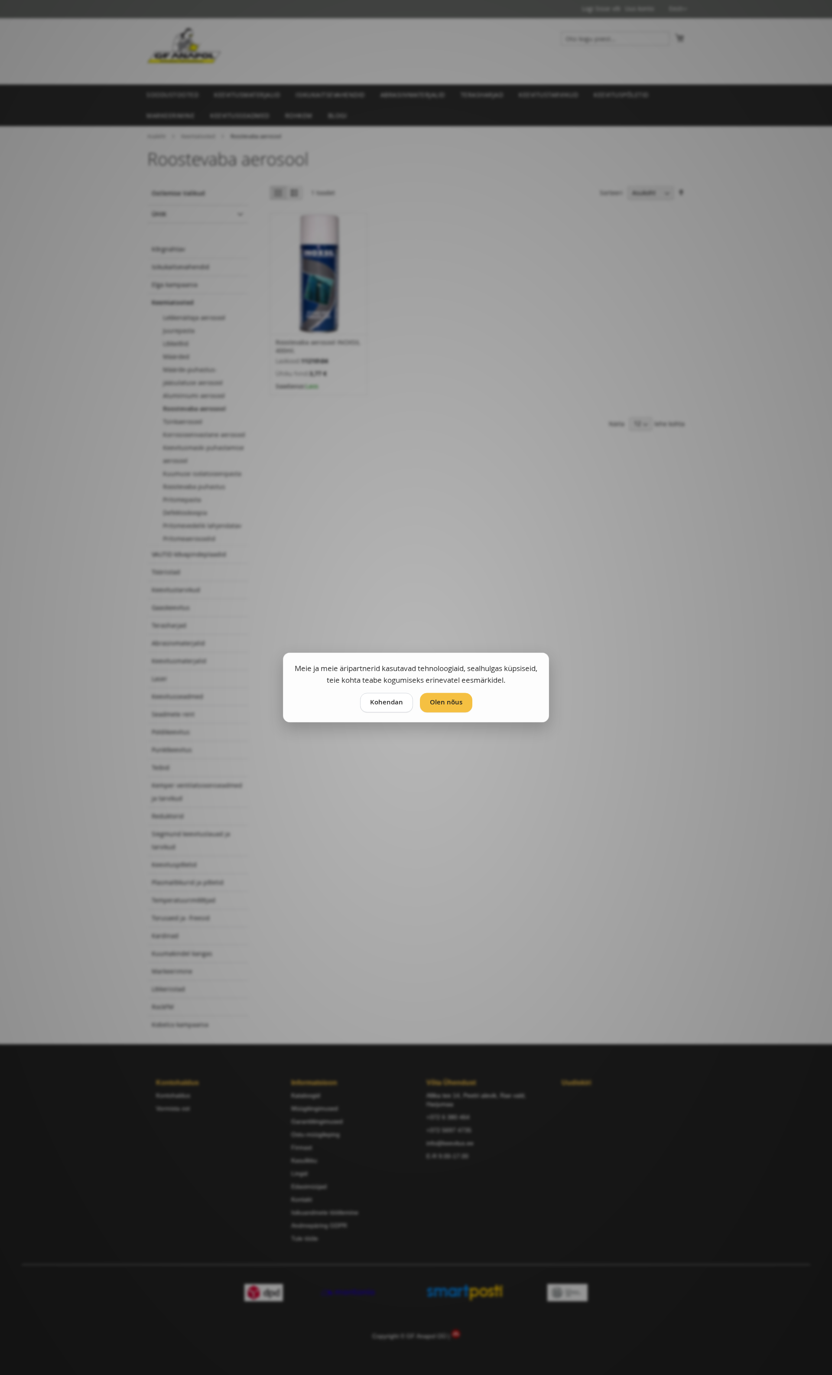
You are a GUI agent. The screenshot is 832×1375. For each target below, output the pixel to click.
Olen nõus (446, 702)
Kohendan (386, 702)
